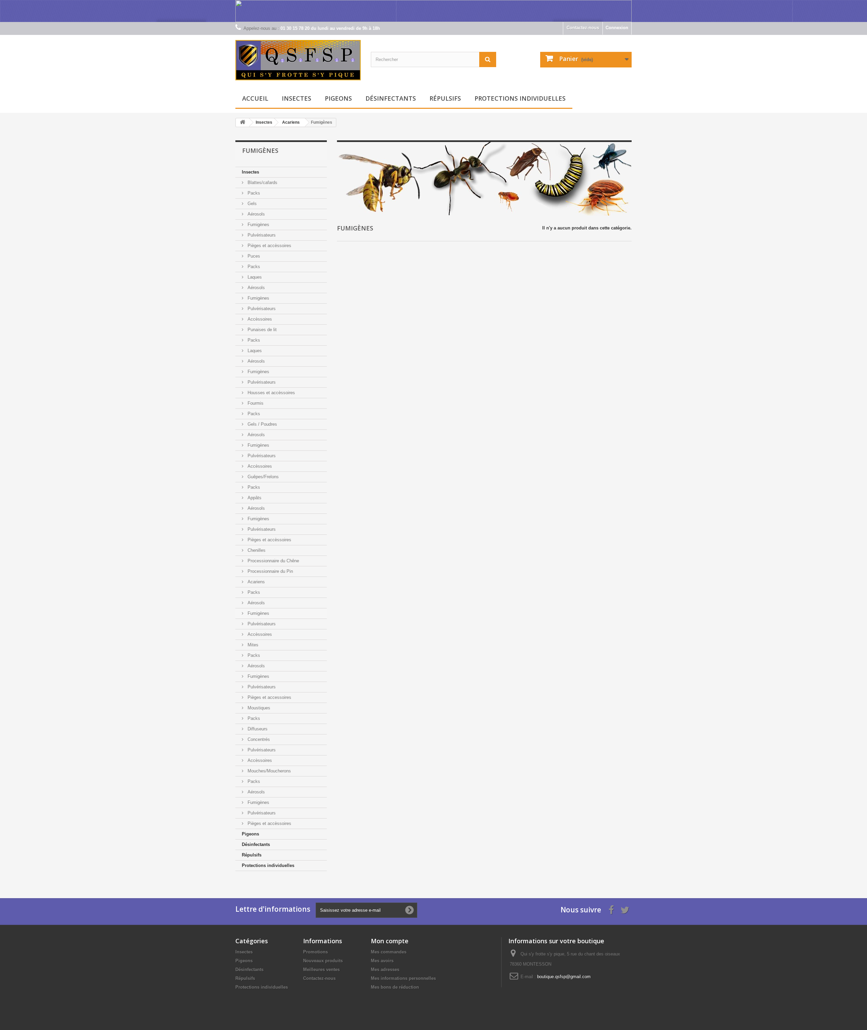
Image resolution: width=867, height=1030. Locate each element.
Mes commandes (388, 951)
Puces (253, 256)
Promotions (315, 951)
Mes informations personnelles (403, 978)
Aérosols (255, 214)
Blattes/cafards (261, 182)
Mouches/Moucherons (268, 770)
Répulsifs (445, 98)
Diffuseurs (257, 728)
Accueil (255, 98)
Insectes (296, 98)
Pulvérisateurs (261, 235)
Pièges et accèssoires (268, 245)
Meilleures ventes (321, 969)
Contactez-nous (583, 27)
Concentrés (258, 739)
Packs (253, 193)
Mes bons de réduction (395, 987)
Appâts (253, 497)
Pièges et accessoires (268, 697)
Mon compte (389, 941)
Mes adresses (385, 969)
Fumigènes (257, 224)
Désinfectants (390, 98)
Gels (251, 203)
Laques (254, 277)
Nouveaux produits (323, 960)
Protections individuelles (520, 98)
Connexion (617, 27)
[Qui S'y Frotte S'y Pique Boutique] (298, 60)
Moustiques (258, 707)
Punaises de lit (261, 329)
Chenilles (256, 550)
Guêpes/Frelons (262, 476)
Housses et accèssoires (270, 392)
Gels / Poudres (261, 424)
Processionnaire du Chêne (272, 560)
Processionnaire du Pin (269, 571)
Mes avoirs (382, 960)
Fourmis (254, 403)
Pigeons (338, 98)
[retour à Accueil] (242, 122)
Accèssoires (259, 319)
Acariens (255, 581)
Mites (252, 644)
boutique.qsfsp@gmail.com (564, 976)
